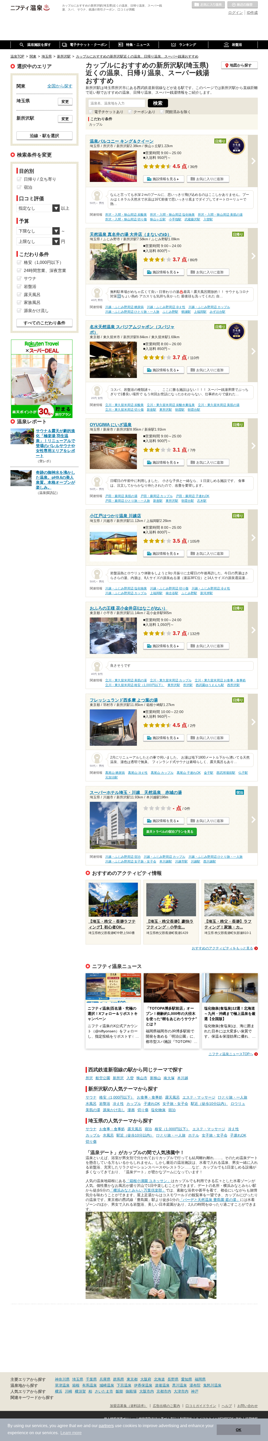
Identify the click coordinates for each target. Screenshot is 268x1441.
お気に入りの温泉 (208, 5)
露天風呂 (172, 1097)
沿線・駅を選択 (44, 135)
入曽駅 (208, 219)
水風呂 (91, 1103)
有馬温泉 (89, 1385)
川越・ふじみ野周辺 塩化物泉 (126, 588)
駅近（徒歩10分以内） (209, 1103)
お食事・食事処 (150, 1097)
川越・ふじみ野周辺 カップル (209, 307)
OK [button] (238, 1430)
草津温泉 (62, 1385)
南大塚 (169, 1078)
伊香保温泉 (143, 1385)
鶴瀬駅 (186, 312)
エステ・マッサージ (198, 1097)
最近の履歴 (242, 5)
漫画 (131, 1110)
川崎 (68, 1391)
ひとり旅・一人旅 (232, 1097)
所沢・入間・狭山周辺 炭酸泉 (126, 214)
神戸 (194, 1391)
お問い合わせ (247, 1406)
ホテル (193, 1135)
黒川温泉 (179, 1385)
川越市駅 (181, 861)
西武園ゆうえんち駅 (210, 685)
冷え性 (118, 1103)
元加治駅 (111, 777)
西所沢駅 (233, 685)
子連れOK (152, 1103)
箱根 (76, 1385)
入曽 (130, 1078)
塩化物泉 (158, 1110)
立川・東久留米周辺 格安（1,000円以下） (134, 685)
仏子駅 (243, 773)
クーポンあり (144, 112)
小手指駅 (175, 219)
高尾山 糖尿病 (115, 773)
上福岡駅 (200, 312)
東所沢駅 (165, 409)
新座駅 (151, 409)
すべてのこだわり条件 (44, 323)
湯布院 (194, 1385)
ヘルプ (227, 1406)
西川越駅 (209, 861)
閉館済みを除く (178, 112)
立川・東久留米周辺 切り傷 (124, 409)
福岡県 (200, 1379)
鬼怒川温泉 (212, 1385)
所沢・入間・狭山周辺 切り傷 (126, 219)
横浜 (58, 1391)
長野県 (173, 1379)
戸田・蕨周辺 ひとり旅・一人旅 (127, 501)
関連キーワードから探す (32, 1397)
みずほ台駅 (217, 312)
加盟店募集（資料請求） (128, 1406)
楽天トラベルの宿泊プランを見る (169, 831)
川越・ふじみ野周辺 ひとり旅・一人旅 (132, 312)
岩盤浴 (104, 1103)
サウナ (91, 1097)
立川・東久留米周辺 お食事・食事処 (220, 680)
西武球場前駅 (225, 773)
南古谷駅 (172, 593)
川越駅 (195, 861)
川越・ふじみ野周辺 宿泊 (123, 857)
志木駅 (201, 501)
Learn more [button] (71, 1433)
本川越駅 (165, 861)
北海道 (159, 1379)
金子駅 (208, 773)
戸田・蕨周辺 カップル (157, 496)
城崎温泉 (106, 1385)
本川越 (182, 1078)
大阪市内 (146, 1391)
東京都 (132, 1379)
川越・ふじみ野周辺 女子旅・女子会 (130, 861)
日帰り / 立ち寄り (40, 179)
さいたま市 (104, 1391)
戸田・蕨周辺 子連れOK (192, 496)
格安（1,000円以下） (116, 1097)
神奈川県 (62, 1379)
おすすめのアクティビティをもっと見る (222, 948)
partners (106, 1425)
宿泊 (172, 1110)
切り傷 (142, 1110)
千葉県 (91, 1379)
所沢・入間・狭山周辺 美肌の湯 (220, 214)
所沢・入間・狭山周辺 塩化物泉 (172, 214)
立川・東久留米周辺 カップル (171, 680)
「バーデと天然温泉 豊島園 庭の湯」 (209, 1200)
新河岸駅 (206, 593)
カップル (133, 1103)
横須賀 (80, 1391)
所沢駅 (188, 685)
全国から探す (59, 86)
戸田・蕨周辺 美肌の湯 (121, 496)
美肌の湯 (93, 1110)
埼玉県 (77, 1379)
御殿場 (131, 1391)
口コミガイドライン (201, 1406)
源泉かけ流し (114, 1110)
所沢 (89, 1078)
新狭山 (155, 1078)
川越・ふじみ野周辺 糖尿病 (124, 307)
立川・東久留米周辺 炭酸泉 (124, 405)
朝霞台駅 (194, 409)
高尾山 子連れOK (189, 773)
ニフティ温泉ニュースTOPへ (231, 1054)
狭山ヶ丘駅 (158, 219)
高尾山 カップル (162, 773)
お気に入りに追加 (210, 179)
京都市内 (164, 1391)
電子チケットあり (109, 112)
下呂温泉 (124, 1385)
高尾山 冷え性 (138, 773)
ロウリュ (238, 1103)
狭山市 (141, 1078)
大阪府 (145, 1379)
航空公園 (103, 1078)
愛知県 (186, 1379)
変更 (65, 101)
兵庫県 (104, 1379)
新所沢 (118, 1078)
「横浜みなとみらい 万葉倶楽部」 (138, 1190)
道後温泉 (162, 1385)
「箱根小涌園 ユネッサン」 (148, 1181)
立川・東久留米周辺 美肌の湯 (218, 405)
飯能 (119, 1391)
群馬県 (118, 1379)
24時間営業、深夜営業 (45, 270)
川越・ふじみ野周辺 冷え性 (166, 307)
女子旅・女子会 (175, 1103)
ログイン (235, 12)
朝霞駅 (180, 409)
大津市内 (181, 1391)
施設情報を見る (164, 179)
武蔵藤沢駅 (192, 219)
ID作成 (252, 12)
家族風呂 (32, 302)
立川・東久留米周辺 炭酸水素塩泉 (171, 405)
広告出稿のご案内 (166, 1406)
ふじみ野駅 (170, 312)
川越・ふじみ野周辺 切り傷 (169, 588)
